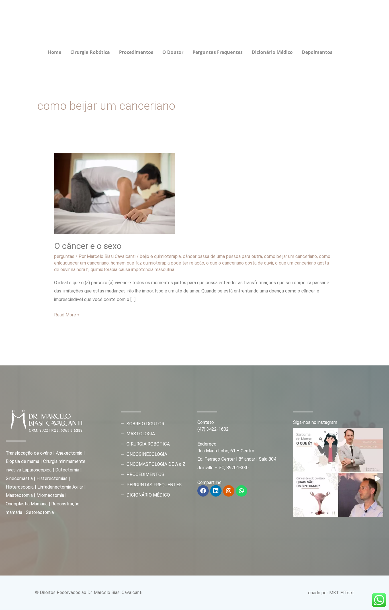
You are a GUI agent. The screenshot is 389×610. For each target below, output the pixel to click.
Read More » (66, 314)
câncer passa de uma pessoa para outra (222, 256)
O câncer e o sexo (88, 246)
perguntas (64, 256)
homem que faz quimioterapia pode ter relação (157, 263)
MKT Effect (341, 592)
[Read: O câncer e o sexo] (114, 193)
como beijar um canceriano (290, 256)
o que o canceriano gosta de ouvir (239, 263)
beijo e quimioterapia (160, 256)
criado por (318, 592)
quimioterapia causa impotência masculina (132, 269)
